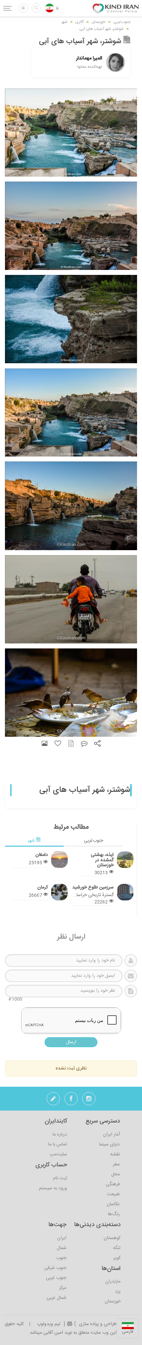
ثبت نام (60, 1178)
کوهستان (112, 1238)
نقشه (115, 1154)
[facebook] (71, 1101)
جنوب (61, 1258)
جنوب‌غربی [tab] (93, 841)
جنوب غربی (56, 1278)
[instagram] (89, 1101)
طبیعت (113, 1194)
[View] (44, 743)
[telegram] (53, 1101)
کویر (117, 1258)
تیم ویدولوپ (49, 1324)
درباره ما (60, 1134)
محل (115, 1174)
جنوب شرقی (55, 1268)
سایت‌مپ (58, 1154)
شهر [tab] (32, 841)
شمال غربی (56, 1298)
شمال (61, 1248)
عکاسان (113, 1204)
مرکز (62, 1288)
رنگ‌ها (114, 1214)
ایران (61, 1238)
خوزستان (113, 1301)
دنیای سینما (109, 1144)
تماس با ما (57, 1144)
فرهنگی (113, 1184)
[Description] (71, 743)
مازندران (113, 1282)
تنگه (117, 1248)
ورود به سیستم (53, 1188)
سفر (116, 1164)
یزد (118, 1292)
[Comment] (84, 743)
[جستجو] (36, 8)
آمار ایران (111, 1134)
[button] (23, 8)
